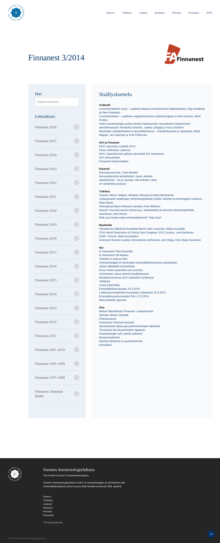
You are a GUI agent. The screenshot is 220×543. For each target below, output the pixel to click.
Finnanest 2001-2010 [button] (50, 350)
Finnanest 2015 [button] (46, 280)
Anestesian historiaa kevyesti (116, 322)
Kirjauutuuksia (107, 318)
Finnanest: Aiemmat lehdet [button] (49, 394)
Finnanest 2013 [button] (46, 308)
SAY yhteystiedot (109, 157)
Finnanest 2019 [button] (46, 224)
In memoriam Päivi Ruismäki (116, 251)
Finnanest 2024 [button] (46, 155)
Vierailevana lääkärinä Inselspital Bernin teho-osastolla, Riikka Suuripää (142, 228)
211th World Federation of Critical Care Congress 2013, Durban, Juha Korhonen (146, 232)
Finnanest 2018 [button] (46, 238)
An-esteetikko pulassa (112, 183)
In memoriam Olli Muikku (113, 255)
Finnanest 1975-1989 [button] (50, 377)
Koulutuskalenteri (109, 337)
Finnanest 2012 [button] (46, 322)
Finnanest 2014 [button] (46, 294)
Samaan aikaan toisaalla (113, 314)
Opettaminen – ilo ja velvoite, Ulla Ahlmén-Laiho (128, 180)
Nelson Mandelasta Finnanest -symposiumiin (126, 311)
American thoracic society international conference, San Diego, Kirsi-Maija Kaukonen (150, 240)
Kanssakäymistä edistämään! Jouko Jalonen (126, 176)
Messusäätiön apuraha (112, 300)
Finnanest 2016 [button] (46, 266)
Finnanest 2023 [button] (46, 169)
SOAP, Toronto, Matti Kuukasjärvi (119, 236)
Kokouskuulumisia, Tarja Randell (118, 172)
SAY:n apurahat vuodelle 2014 (117, 146)
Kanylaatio (105, 344)
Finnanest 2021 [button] (46, 197)
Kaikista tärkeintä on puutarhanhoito (121, 341)
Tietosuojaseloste (53, 522)
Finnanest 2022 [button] (46, 183)
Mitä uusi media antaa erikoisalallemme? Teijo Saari (130, 217)
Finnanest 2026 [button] (46, 127)
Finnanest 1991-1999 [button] (50, 364)
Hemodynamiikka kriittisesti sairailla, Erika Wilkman (129, 206)
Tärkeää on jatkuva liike (113, 258)
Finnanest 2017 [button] (46, 252)
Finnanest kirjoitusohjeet (113, 161)
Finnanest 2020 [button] (46, 210)
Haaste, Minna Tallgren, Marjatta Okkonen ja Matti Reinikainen (136, 195)
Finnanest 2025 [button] (46, 141)
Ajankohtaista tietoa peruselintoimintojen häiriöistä (129, 326)
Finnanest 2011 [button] (45, 336)
